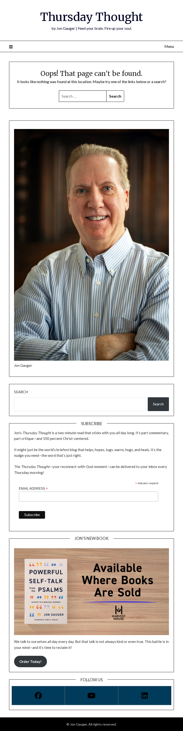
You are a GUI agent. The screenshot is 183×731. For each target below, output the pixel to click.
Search (21, 392)
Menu (169, 46)
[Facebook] (38, 695)
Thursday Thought (91, 17)
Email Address (33, 488)
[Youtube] (91, 695)
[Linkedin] (144, 695)
